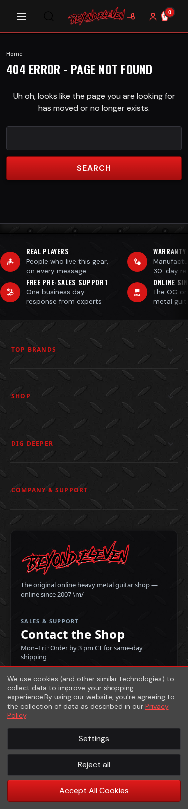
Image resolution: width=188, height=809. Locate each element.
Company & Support (49, 490)
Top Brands (33, 349)
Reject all (94, 764)
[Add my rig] (131, 16)
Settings (94, 738)
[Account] (153, 16)
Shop (21, 396)
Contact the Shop (73, 634)
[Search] (48, 16)
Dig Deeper (32, 443)
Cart (169, 12)
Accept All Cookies (94, 790)
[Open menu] (21, 16)
